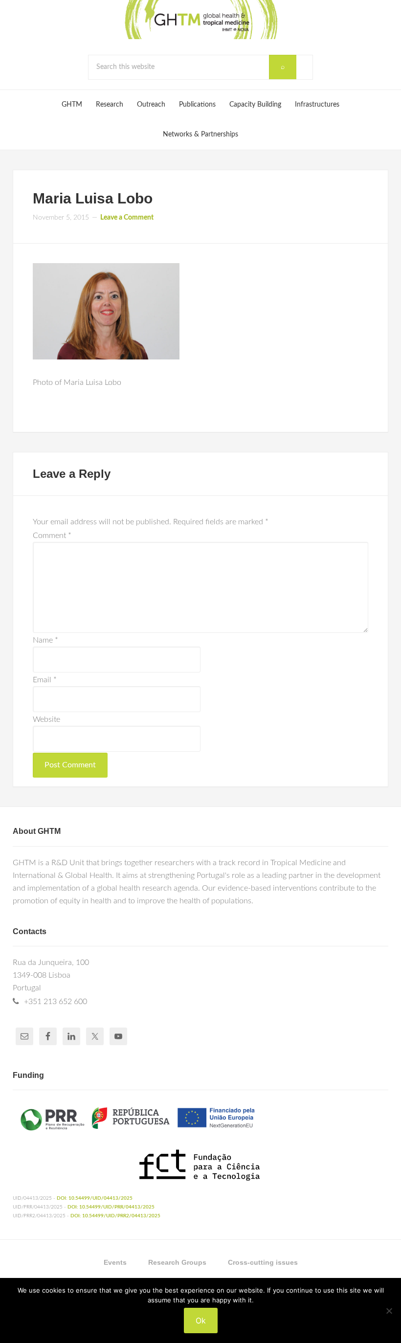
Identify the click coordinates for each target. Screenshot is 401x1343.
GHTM (200, 19)
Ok (201, 1320)
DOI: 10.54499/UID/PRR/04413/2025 (111, 1207)
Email (45, 680)
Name (45, 640)
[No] (389, 1311)
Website (46, 719)
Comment (52, 535)
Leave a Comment (127, 217)
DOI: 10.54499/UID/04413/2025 (95, 1198)
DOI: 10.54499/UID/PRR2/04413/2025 (115, 1215)
